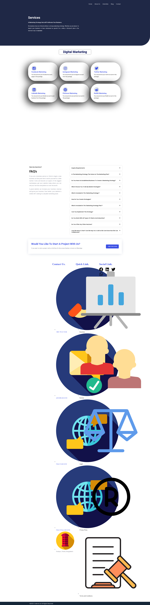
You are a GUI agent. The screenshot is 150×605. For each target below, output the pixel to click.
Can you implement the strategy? (82, 212)
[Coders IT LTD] (33, 4)
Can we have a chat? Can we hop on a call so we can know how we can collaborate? (94, 231)
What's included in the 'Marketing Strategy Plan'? (87, 205)
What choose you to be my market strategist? (85, 187)
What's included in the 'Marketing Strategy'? (85, 193)
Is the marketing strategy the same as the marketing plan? (90, 174)
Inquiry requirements (78, 168)
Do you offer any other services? (81, 224)
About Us (97, 4)
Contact (118, 4)
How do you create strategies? (81, 199)
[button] (96, 168)
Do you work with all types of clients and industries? (88, 218)
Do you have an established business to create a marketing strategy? (93, 180)
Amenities (105, 4)
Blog (112, 4)
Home (90, 4)
